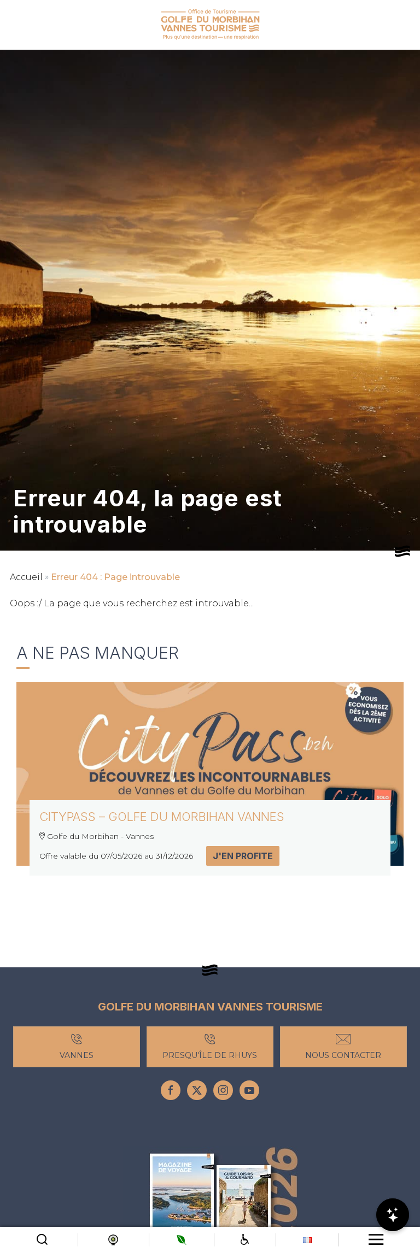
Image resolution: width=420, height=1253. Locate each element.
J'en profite (243, 855)
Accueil (26, 577)
